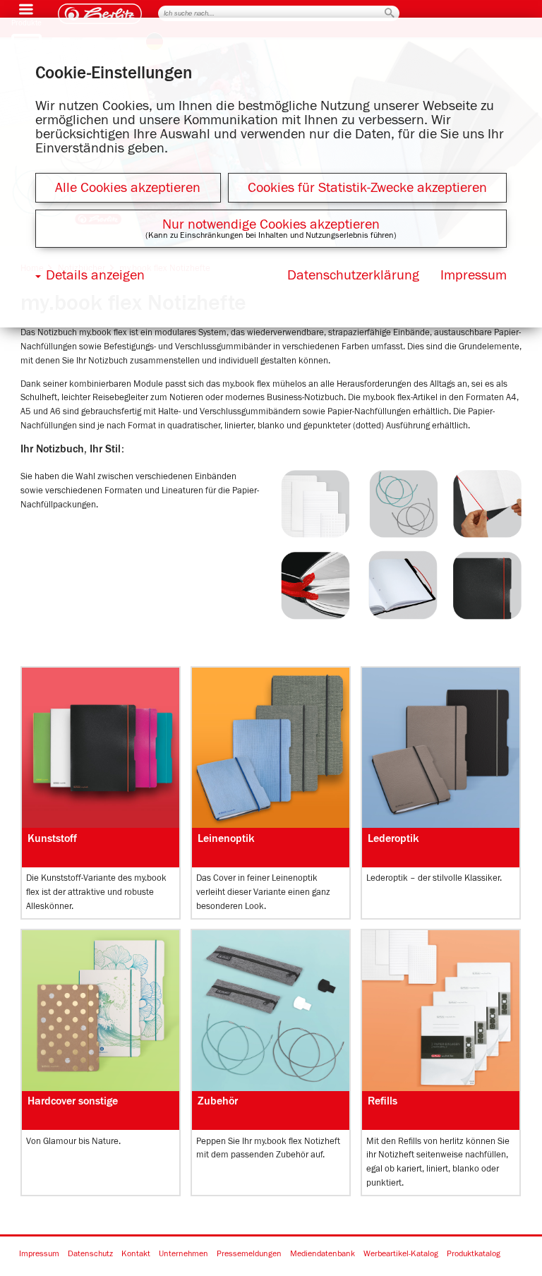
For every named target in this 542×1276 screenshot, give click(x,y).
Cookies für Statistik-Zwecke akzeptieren (367, 188)
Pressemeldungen (249, 1254)
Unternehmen (183, 1254)
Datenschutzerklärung (353, 275)
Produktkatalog (473, 1254)
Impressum (39, 1254)
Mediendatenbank (322, 1254)
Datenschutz (90, 1254)
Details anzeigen (95, 275)
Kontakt (135, 1254)
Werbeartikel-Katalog (400, 1254)
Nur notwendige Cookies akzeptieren (271, 224)
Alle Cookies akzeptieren (127, 188)
